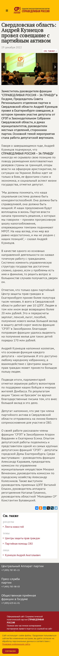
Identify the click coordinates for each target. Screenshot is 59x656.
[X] (48, 508)
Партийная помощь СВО (19, 543)
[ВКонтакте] (36, 508)
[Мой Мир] (44, 508)
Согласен (10, 651)
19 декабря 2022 (11, 47)
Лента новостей (14, 526)
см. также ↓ (50, 50)
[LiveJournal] (52, 508)
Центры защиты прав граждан (22, 538)
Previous (4, 67)
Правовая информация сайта (16, 644)
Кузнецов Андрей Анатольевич (22, 555)
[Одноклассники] (40, 508)
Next (55, 67)
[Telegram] (56, 508)
